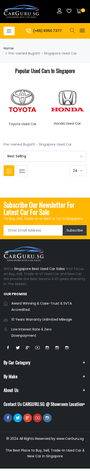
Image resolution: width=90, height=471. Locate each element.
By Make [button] (11, 376)
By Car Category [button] (17, 362)
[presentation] (8, 108)
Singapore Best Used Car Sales (39, 268)
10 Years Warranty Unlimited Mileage (41, 319)
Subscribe (74, 230)
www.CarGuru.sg (70, 438)
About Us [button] (11, 390)
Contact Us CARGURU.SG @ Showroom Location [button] (43, 404)
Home (9, 48)
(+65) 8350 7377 (47, 30)
